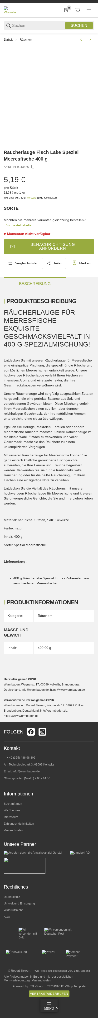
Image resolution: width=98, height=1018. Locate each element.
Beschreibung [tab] (35, 283)
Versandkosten (13, 830)
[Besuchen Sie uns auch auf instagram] (42, 732)
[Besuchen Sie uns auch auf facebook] (31, 732)
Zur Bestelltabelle (18, 225)
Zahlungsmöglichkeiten (19, 823)
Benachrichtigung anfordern (52, 246)
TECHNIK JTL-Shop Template (66, 986)
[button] (90, 720)
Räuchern (26, 39)
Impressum (11, 817)
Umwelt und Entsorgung (19, 903)
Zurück (8, 39)
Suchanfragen (13, 803)
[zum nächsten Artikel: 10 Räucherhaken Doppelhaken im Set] (90, 40)
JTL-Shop (36, 986)
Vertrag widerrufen (49, 993)
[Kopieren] (32, 167)
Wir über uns (12, 810)
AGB (7, 916)
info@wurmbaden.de (26, 771)
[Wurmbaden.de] (10, 10)
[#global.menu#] (89, 10)
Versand (32, 197)
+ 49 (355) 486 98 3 (19, 757)
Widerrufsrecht (13, 910)
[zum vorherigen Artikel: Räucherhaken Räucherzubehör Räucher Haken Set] (81, 40)
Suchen (79, 26)
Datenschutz (12, 897)
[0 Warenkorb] (77, 10)
